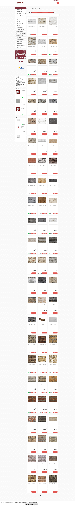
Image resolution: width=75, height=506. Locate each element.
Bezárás (36, 504)
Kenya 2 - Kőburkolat (53, 165)
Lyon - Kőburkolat (52, 284)
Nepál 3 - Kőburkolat (53, 185)
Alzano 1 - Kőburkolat (31, 304)
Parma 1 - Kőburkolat (42, 145)
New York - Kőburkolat (53, 324)
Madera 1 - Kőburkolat (31, 145)
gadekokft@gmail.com (19, 81)
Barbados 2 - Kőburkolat (31, 46)
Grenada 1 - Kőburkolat (31, 66)
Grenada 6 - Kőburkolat (31, 125)
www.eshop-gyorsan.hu (21, 500)
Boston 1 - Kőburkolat (42, 225)
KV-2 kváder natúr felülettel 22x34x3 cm (23, 120)
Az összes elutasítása (29, 504)
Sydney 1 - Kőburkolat (31, 26)
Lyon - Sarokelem (41, 324)
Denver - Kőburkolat (42, 46)
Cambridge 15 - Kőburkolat (53, 463)
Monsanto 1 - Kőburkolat (31, 165)
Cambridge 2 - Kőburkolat (42, 384)
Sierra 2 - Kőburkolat (53, 304)
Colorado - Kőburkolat (53, 364)
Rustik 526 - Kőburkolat (31, 344)
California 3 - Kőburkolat (42, 205)
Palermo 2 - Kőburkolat (42, 284)
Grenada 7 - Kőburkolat (53, 46)
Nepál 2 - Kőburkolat (42, 185)
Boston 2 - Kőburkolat (53, 225)
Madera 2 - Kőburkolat (31, 185)
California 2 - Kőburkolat (31, 324)
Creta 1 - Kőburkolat (53, 205)
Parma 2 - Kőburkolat (53, 145)
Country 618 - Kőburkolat (53, 483)
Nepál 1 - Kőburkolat (53, 66)
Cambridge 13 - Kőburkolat (32, 463)
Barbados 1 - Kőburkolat (53, 26)
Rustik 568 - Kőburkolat (31, 364)
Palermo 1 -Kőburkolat (31, 284)
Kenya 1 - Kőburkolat (42, 165)
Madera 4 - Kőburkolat (53, 125)
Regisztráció (57, 0)
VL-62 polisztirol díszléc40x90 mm (23, 108)
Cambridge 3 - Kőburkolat (53, 384)
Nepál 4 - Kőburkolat (31, 205)
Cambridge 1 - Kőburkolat (32, 384)
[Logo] (20, 3)
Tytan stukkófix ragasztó (22, 127)
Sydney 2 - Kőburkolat (42, 26)
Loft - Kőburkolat (41, 125)
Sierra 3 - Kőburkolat (42, 304)
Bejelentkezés (54, 0)
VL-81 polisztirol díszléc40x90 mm (23, 90)
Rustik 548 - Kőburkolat (53, 344)
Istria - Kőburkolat (41, 66)
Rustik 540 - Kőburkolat (42, 344)
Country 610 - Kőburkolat (31, 483)
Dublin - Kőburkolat (31, 225)
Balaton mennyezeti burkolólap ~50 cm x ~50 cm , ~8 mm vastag (23, 101)
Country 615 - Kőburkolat (42, 483)
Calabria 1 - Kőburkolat (42, 364)
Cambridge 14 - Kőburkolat (42, 463)
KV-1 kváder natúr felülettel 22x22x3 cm (23, 136)
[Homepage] (27, 3)
